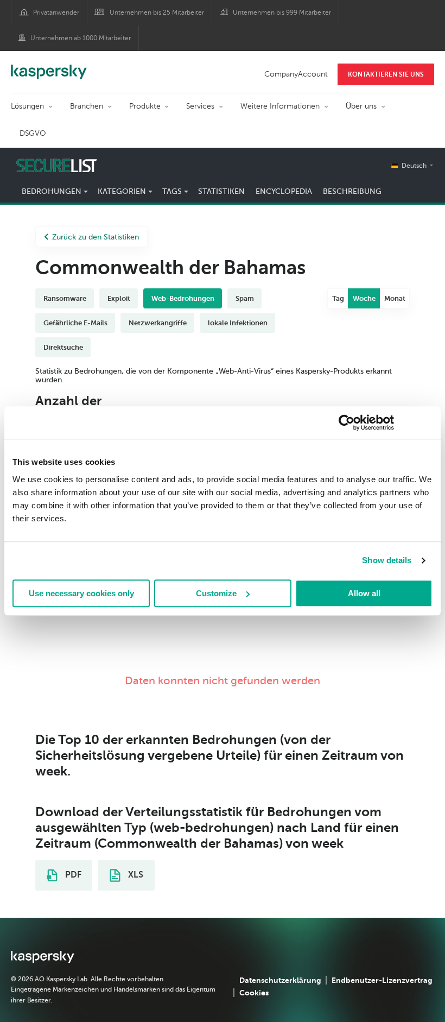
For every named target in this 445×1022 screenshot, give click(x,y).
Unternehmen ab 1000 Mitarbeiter (80, 38)
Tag (338, 298)
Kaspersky (49, 66)
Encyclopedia (284, 191)
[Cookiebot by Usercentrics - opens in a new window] (346, 422)
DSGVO (33, 133)
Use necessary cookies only (81, 593)
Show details (386, 560)
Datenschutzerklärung (280, 980)
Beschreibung (352, 191)
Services (200, 106)
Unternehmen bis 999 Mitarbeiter (282, 12)
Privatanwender (56, 12)
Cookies (254, 992)
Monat (394, 298)
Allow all (364, 593)
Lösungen (27, 106)
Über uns (361, 106)
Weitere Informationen (280, 106)
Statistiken (221, 191)
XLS (134, 875)
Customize (216, 593)
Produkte (145, 106)
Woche (364, 298)
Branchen (86, 106)
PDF (72, 875)
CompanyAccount (296, 74)
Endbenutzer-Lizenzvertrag (382, 980)
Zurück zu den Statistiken (95, 237)
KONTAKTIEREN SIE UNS (386, 74)
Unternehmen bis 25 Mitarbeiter (157, 12)
